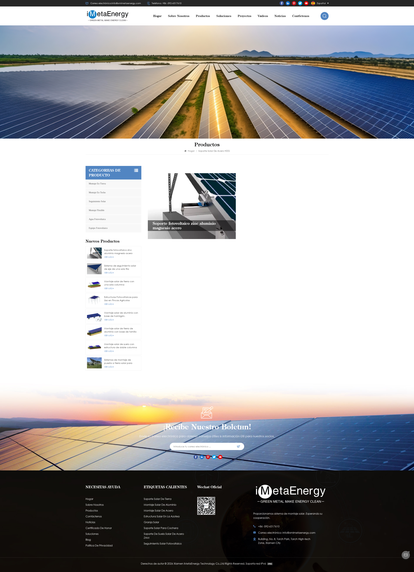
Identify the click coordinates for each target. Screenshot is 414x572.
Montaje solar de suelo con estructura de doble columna (120, 346)
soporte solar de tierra (157, 499)
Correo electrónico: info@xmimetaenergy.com (286, 532)
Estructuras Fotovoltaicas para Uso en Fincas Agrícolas (121, 298)
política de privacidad (99, 545)
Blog (88, 539)
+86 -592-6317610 (268, 526)
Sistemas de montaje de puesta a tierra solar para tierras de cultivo (118, 361)
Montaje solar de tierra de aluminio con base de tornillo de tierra (120, 330)
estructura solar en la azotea (162, 516)
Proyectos (244, 16)
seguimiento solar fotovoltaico (163, 543)
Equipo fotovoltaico (98, 228)
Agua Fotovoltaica (97, 219)
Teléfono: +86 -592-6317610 (166, 3)
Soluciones (223, 16)
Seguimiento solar (97, 201)
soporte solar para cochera (161, 528)
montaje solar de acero (158, 510)
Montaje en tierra (97, 183)
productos (203, 16)
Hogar (157, 16)
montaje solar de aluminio (160, 504)
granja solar (151, 522)
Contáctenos (300, 16)
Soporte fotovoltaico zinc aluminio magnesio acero (118, 251)
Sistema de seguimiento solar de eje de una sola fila (120, 267)
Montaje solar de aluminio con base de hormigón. (121, 314)
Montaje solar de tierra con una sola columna (119, 283)
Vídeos (263, 16)
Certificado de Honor (99, 528)
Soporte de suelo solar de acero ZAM (164, 535)
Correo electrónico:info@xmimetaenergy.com (115, 3)
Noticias (280, 16)
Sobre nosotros (178, 16)
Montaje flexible (96, 210)
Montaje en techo (97, 192)
